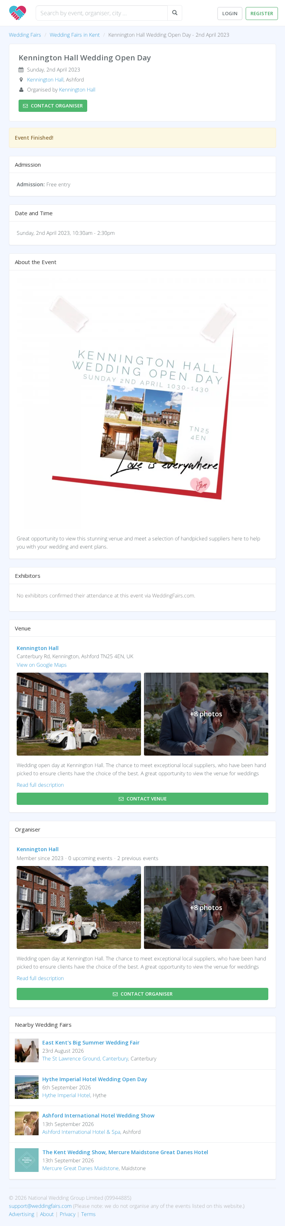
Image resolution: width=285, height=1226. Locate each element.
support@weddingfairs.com (40, 1205)
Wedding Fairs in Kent (75, 34)
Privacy (67, 1213)
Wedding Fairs (25, 34)
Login (230, 13)
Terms (88, 1213)
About (47, 1213)
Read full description (40, 784)
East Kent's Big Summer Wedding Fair (91, 1042)
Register (261, 13)
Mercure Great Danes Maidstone (80, 1168)
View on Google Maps (42, 664)
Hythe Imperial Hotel (66, 1095)
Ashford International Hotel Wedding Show (98, 1115)
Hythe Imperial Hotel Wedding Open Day (94, 1079)
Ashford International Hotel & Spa (81, 1131)
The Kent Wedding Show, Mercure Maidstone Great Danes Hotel (125, 1152)
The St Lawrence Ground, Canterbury (85, 1058)
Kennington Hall (45, 79)
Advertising (21, 1213)
